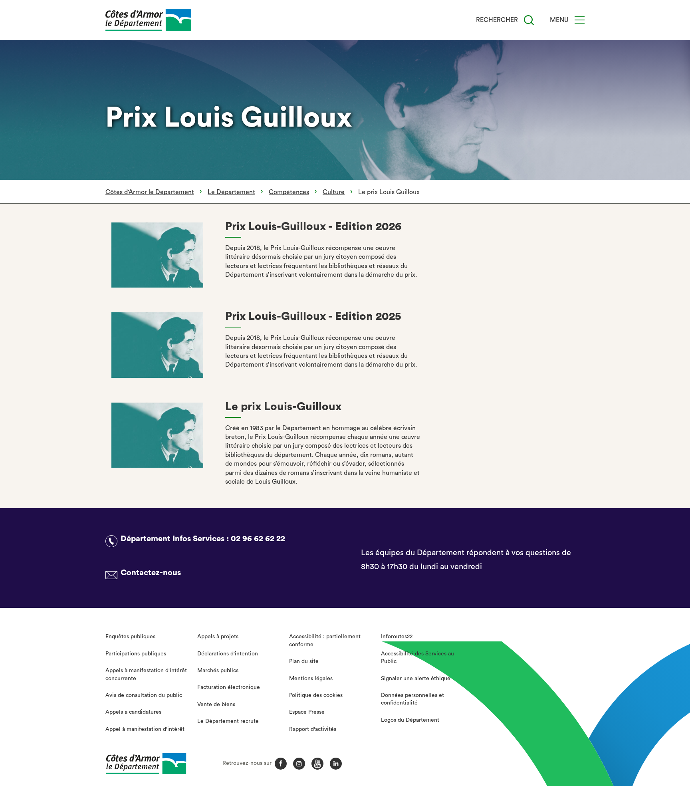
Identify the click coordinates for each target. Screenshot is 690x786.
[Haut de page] (634, 736)
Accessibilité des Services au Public (417, 658)
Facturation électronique (228, 687)
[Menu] (580, 20)
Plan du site (304, 661)
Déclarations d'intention (227, 654)
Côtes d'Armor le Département (149, 192)
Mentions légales (311, 678)
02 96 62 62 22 (258, 539)
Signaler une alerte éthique (415, 678)
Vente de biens (216, 704)
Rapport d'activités (312, 729)
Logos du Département (410, 720)
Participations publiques (135, 654)
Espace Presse (307, 712)
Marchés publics (217, 670)
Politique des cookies (316, 695)
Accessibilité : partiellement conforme (325, 640)
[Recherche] (529, 20)
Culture (334, 192)
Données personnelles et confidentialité (412, 699)
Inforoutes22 (396, 636)
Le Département (231, 192)
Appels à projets (217, 636)
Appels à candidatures (133, 712)
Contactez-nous (151, 573)
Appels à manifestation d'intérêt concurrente (146, 674)
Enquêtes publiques (130, 636)
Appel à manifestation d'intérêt (144, 729)
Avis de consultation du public (143, 695)
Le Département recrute (228, 721)
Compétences (289, 192)
